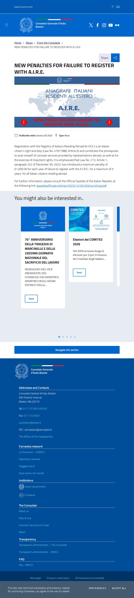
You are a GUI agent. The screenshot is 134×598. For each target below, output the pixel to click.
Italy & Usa (25, 518)
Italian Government (23, 7)
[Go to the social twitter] (90, 25)
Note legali (35, 578)
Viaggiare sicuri (27, 466)
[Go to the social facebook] (96, 25)
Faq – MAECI (26, 565)
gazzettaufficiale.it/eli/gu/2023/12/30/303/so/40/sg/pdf (71, 185)
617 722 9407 (32, 416)
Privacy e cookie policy (58, 578)
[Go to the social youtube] (110, 25)
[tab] (59, 337)
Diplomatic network (29, 459)
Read (33, 298)
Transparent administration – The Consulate (43, 545)
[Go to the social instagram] (103, 25)
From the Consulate (48, 43)
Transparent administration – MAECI (39, 552)
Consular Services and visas (34, 525)
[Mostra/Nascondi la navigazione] (6, 25)
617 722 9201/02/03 (35, 408)
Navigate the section (67, 350)
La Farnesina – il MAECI (32, 452)
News (29, 43)
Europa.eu (29, 495)
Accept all (119, 588)
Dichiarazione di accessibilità (89, 578)
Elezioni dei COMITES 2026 (87, 242)
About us (24, 511)
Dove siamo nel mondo (31, 473)
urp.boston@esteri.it (30, 423)
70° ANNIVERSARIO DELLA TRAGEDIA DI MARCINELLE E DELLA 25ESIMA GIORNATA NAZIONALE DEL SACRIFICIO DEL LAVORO (42, 251)
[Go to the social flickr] (116, 25)
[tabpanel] (43, 270)
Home (17, 43)
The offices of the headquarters (36, 436)
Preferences (97, 588)
